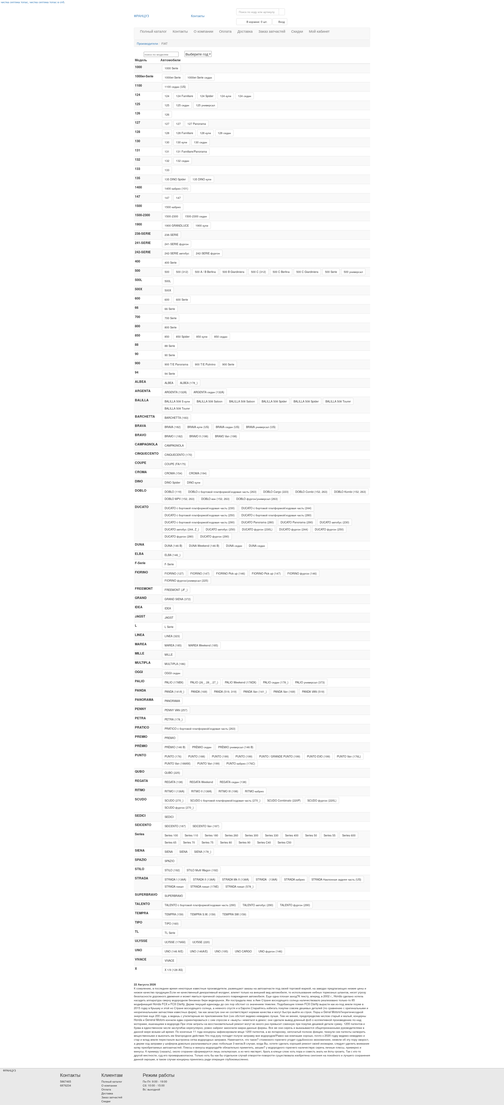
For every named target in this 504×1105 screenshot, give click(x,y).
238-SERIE (171, 235)
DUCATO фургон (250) (329, 529)
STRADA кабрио (294, 879)
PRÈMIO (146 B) (175, 747)
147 (167, 198)
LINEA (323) (172, 636)
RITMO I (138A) (174, 791)
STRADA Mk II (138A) (235, 879)
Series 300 (251, 835)
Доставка (245, 31)
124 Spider (206, 96)
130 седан (200, 142)
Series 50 (311, 835)
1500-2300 (171, 216)
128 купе (205, 133)
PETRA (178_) (174, 719)
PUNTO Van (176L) (349, 756)
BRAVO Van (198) (226, 436)
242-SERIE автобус (177, 253)
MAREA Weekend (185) (203, 645)
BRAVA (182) (173, 427)
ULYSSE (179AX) (175, 942)
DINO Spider (172, 482)
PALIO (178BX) (174, 682)
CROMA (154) (173, 473)
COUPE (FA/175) (175, 464)
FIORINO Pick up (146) (230, 573)
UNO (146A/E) (199, 951)
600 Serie (182, 299)
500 (167, 272)
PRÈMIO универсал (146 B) (235, 747)
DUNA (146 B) (173, 546)
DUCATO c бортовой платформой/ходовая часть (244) (276, 508)
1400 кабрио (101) (176, 188)
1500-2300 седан (196, 216)
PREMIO (170, 738)
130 (167, 142)
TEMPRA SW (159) (234, 914)
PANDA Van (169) (284, 691)
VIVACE (169, 960)
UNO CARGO (243, 951)
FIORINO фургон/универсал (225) (186, 580)
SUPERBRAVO (174, 896)
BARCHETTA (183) (176, 418)
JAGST (169, 617)
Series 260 (231, 835)
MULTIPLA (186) (175, 664)
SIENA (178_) (202, 852)
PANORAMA (172, 701)
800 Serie (171, 327)
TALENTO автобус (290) (258, 905)
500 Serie (331, 272)
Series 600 (349, 835)
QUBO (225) (172, 773)
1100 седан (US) (175, 87)
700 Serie (171, 318)
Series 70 (189, 842)
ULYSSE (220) (201, 942)
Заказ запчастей (271, 31)
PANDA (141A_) (174, 691)
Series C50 (284, 842)
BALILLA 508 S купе (177, 401)
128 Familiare (184, 133)
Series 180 (211, 835)
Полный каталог (153, 31)
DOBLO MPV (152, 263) (180, 499)
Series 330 (271, 835)
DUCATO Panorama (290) (297, 522)
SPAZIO (169, 861)
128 (167, 133)
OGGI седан (172, 673)
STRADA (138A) (266, 879)
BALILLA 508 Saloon (209, 401)
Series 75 (207, 842)
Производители (147, 43)
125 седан (182, 105)
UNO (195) (221, 951)
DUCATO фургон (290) (214, 536)
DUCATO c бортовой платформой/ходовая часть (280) (276, 515)
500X (168, 290)
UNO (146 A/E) (174, 951)
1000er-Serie (173, 77)
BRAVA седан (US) (227, 427)
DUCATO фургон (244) (293, 529)
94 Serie (170, 373)
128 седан (224, 133)
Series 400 (291, 835)
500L (168, 281)
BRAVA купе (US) (198, 427)
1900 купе (201, 225)
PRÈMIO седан (201, 747)
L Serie (169, 627)
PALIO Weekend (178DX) (240, 682)
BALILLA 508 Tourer (338, 401)
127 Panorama (196, 124)
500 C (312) (258, 272)
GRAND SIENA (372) (178, 599)
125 (167, 105)
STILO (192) (172, 870)
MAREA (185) (173, 645)
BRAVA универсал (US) (261, 427)
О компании (203, 31)
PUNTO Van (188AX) (178, 763)
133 (167, 170)
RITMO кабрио (254, 791)
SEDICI (169, 817)
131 (167, 151)
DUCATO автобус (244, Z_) (182, 529)
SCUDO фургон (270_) (179, 807)
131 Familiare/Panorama (191, 151)
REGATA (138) (174, 782)
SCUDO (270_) (174, 800)
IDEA (168, 608)
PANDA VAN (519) (313, 691)
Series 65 (170, 842)
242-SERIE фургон (208, 253)
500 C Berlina (281, 272)
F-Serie (169, 564)
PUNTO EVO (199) (318, 756)
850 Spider (183, 336)
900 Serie (228, 364)
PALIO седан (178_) (275, 682)
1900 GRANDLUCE (177, 225)
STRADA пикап (174, 886)
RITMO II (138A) (201, 791)
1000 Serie (171, 68)
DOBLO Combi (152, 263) (311, 492)
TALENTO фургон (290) (295, 905)
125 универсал (205, 105)
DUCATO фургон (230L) (257, 529)
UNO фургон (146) (270, 951)
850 (167, 336)
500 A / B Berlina (205, 272)
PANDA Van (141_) (255, 691)
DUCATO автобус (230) (334, 522)
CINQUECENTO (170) (178, 455)
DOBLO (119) (173, 492)
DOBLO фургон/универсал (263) (257, 499)
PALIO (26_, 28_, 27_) (204, 682)
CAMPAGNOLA (174, 445)
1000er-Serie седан (199, 77)
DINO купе (193, 482)
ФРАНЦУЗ (141, 16)
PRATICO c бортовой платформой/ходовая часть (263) (200, 728)
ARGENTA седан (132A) (209, 392)
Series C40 (264, 842)
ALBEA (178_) (189, 383)
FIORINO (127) (174, 573)
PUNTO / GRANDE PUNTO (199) (279, 756)
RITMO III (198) (228, 791)
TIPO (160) (172, 923)
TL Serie (170, 933)
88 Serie (170, 346)
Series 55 (329, 835)
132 (167, 161)
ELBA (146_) (173, 555)
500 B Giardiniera (233, 272)
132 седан (182, 161)
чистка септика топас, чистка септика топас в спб (32, 2)
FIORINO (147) (199, 573)
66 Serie (170, 309)
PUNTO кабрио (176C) (240, 763)
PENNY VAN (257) (176, 710)
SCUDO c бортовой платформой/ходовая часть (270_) (225, 800)
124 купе (225, 96)
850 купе (202, 336)
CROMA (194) (198, 473)
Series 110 (191, 835)
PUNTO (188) (196, 756)
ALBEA (169, 383)
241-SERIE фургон (177, 244)
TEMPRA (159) (174, 914)
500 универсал (353, 272)
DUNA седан (234, 546)
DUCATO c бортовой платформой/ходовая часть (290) (200, 522)
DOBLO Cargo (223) (276, 492)
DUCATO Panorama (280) (257, 522)
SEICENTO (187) (175, 826)
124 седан (244, 96)
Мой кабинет (319, 31)
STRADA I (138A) (175, 879)
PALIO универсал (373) (310, 682)
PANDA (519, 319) (225, 691)
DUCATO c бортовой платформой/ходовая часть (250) (200, 515)
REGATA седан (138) (233, 782)
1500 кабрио (173, 207)
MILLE (169, 654)
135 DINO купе (202, 179)
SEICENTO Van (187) (206, 826)
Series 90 (244, 842)
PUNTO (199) (220, 756)
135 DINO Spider (175, 179)
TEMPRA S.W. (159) (203, 914)
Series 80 (226, 842)
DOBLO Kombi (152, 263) (350, 492)
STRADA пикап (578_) (239, 886)
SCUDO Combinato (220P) (284, 800)
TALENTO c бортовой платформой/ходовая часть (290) (200, 905)
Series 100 (171, 835)
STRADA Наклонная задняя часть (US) (336, 879)
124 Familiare (184, 96)
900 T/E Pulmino (205, 364)
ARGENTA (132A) (176, 392)
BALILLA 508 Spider (274, 401)
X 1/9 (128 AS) (174, 970)
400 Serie (171, 262)
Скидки (297, 31)
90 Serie (170, 355)
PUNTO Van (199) (208, 763)
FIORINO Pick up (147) (266, 573)
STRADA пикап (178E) (204, 886)
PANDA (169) (199, 691)
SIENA (169, 852)
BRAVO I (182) (174, 436)
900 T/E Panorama (176, 364)
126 (167, 114)
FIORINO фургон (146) (302, 573)
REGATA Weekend (201, 782)
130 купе (181, 142)
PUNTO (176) (173, 756)
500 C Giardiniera (307, 272)
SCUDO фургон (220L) (321, 800)
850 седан (220, 336)
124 (167, 96)
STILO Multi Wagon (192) (202, 870)
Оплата (225, 31)
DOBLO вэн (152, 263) (215, 499)
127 (167, 124)
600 (167, 299)
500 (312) (182, 272)
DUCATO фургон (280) (179, 536)
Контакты (198, 16)
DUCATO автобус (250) (220, 529)
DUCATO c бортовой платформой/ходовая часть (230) (200, 508)
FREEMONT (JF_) (176, 590)
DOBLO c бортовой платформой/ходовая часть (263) (222, 492)
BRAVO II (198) (198, 436)
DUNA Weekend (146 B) (204, 546)
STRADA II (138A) (204, 879)
